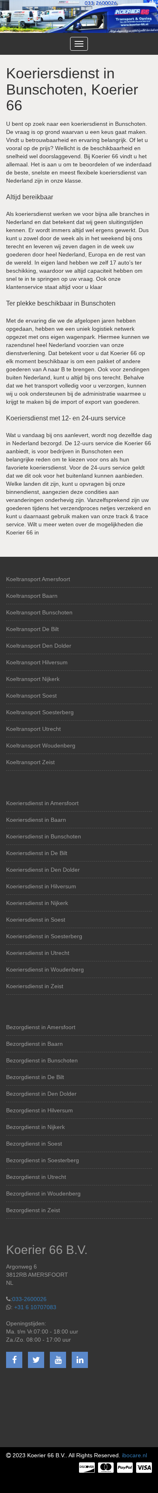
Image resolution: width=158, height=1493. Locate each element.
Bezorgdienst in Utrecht (36, 1177)
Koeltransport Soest (31, 695)
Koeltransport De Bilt (32, 629)
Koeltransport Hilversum (37, 662)
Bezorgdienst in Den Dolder (41, 1093)
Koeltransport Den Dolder (38, 645)
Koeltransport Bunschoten (39, 612)
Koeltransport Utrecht (33, 729)
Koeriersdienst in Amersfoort (42, 803)
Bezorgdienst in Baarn (34, 1044)
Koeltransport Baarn (32, 595)
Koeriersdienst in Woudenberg (45, 969)
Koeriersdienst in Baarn (36, 820)
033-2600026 (29, 1299)
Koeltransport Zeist (30, 762)
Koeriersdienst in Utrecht (37, 953)
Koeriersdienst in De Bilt (36, 853)
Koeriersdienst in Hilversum (41, 886)
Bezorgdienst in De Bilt (35, 1077)
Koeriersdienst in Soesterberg (44, 936)
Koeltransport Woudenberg (40, 745)
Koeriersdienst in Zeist (34, 986)
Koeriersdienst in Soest (35, 919)
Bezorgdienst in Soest (34, 1143)
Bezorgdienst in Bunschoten (42, 1060)
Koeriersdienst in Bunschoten (43, 836)
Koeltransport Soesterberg (40, 712)
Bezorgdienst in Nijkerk (35, 1127)
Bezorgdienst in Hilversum (39, 1110)
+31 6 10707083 (35, 1307)
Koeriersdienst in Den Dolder (43, 869)
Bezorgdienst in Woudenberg (43, 1193)
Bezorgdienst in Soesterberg (42, 1160)
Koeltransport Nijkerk (33, 679)
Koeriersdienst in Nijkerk (37, 903)
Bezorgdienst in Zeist (33, 1210)
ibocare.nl (134, 1455)
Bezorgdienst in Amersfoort (40, 1027)
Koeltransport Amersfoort (38, 579)
